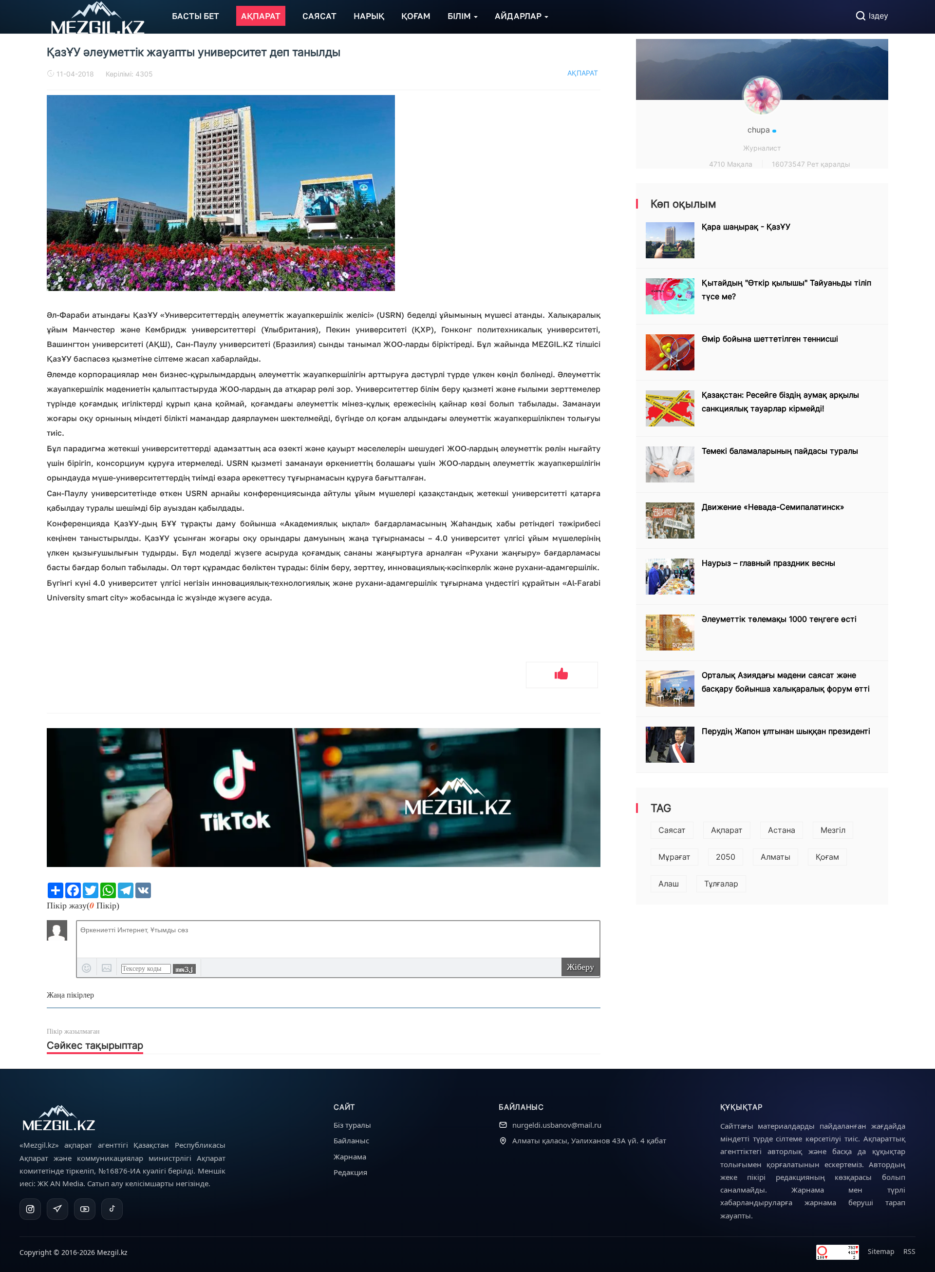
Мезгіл (833, 830)
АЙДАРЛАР (519, 16)
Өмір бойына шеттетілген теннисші (770, 339)
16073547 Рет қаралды (811, 164)
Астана (781, 830)
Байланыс (351, 1140)
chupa (760, 130)
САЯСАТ (319, 16)
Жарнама (350, 1156)
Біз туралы (352, 1125)
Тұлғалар (721, 883)
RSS (909, 1251)
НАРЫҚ (369, 16)
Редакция (350, 1172)
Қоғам (827, 857)
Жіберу (580, 967)
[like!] (562, 675)
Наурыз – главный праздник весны (768, 563)
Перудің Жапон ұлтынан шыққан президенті (786, 731)
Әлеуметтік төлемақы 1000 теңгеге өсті (779, 619)
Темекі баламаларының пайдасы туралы (780, 451)
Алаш (668, 883)
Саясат (672, 830)
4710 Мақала (730, 164)
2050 (725, 857)
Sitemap (881, 1251)
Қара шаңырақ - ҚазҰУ (746, 226)
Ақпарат (727, 830)
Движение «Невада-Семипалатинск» (773, 507)
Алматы (775, 857)
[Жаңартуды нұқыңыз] (184, 969)
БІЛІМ (460, 16)
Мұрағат (674, 857)
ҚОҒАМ (415, 16)
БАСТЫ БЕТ (195, 16)
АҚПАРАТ (260, 16)
